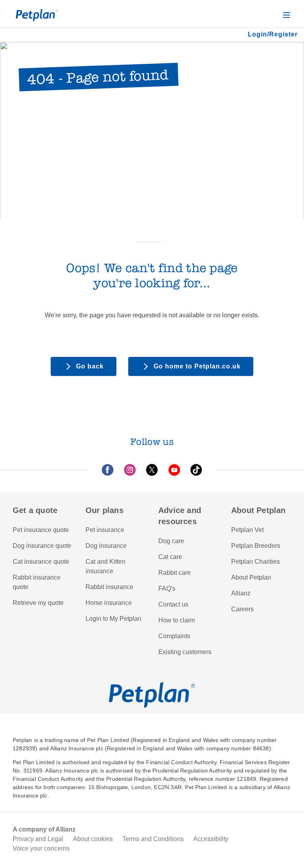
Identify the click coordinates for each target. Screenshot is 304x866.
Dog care (171, 541)
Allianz (241, 593)
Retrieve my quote (38, 602)
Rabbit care (174, 572)
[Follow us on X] (152, 470)
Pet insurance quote (41, 529)
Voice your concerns (41, 848)
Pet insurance (105, 529)
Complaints (174, 636)
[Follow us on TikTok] (196, 470)
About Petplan (251, 577)
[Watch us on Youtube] (174, 470)
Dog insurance (106, 545)
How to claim (176, 620)
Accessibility (210, 838)
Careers (242, 609)
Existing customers (184, 652)
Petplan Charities (255, 561)
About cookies (93, 838)
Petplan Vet (247, 529)
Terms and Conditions (153, 838)
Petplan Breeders (255, 545)
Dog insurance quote (42, 545)
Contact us (173, 604)
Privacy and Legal (38, 838)
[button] (286, 15)
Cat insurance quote (41, 561)
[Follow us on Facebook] (107, 470)
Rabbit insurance (109, 587)
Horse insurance (109, 602)
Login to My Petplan (113, 618)
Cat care (170, 556)
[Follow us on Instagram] (130, 470)
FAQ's (166, 588)
